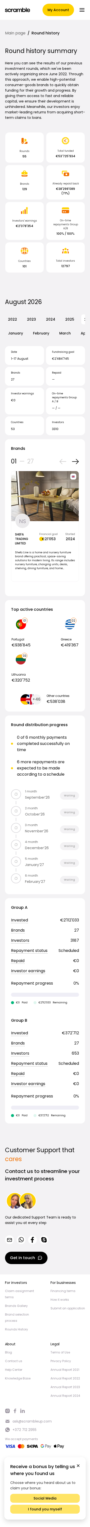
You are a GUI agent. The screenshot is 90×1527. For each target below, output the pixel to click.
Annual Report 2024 (65, 1396)
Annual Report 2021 (64, 1370)
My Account (58, 9)
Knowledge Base (17, 1378)
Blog (8, 1352)
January (15, 333)
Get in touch (22, 1258)
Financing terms (63, 1291)
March (65, 333)
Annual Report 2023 (65, 1387)
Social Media (45, 1498)
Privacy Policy (60, 1361)
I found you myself (45, 1509)
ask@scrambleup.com (32, 1421)
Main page (15, 33)
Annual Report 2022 (65, 1378)
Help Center (13, 1370)
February (41, 333)
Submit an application (67, 1308)
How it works (59, 1300)
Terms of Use (60, 1352)
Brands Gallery (16, 1306)
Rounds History (16, 1329)
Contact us (13, 1361)
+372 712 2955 (24, 1429)
